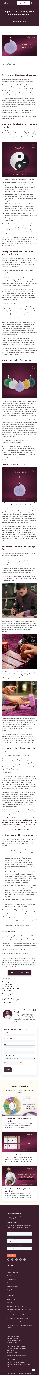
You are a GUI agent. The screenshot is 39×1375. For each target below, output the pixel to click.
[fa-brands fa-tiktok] (24, 1259)
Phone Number (8, 1038)
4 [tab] (25, 504)
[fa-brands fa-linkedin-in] (20, 1259)
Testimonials (11, 1302)
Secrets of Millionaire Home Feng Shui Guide (19, 1310)
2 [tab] (16, 504)
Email (5, 1044)
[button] (35, 64)
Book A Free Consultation (19, 973)
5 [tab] (30, 504)
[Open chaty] (33, 1370)
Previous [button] (4, 502)
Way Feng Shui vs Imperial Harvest (17, 1318)
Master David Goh (12, 1272)
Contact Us (10, 1283)
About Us (10, 1276)
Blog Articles (11, 1299)
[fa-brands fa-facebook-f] (8, 1259)
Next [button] (35, 502)
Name (6, 1032)
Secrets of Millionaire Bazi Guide (17, 1306)
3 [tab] (20, 504)
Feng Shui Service (12, 1290)
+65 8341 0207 (10, 966)
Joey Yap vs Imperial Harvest (16, 1322)
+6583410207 (11, 1359)
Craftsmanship (11, 1279)
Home (3, 32)
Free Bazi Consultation (23, 3)
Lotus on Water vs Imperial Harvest (18, 1315)
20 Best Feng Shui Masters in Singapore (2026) (19, 1326)
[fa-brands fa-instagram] (12, 1259)
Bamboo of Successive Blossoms (22, 761)
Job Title (6, 1050)
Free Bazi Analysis (12, 1286)
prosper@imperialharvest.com (16, 1355)
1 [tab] (11, 504)
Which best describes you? (11, 1055)
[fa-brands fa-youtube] (16, 1259)
